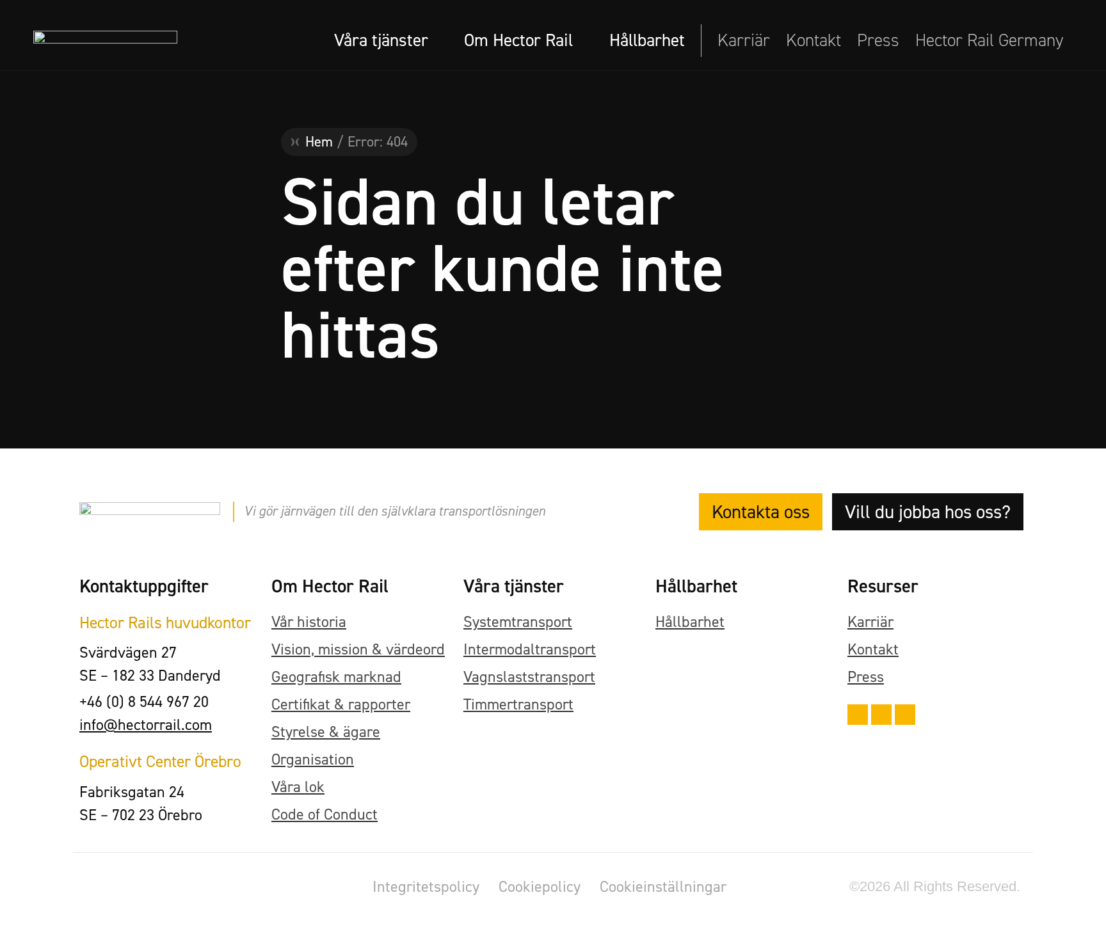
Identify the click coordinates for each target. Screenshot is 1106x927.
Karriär (743, 40)
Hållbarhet (647, 40)
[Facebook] (857, 714)
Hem (319, 141)
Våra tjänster (381, 40)
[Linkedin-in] (905, 714)
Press (878, 40)
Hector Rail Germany (989, 40)
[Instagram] (881, 714)
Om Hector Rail (518, 40)
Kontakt (813, 40)
